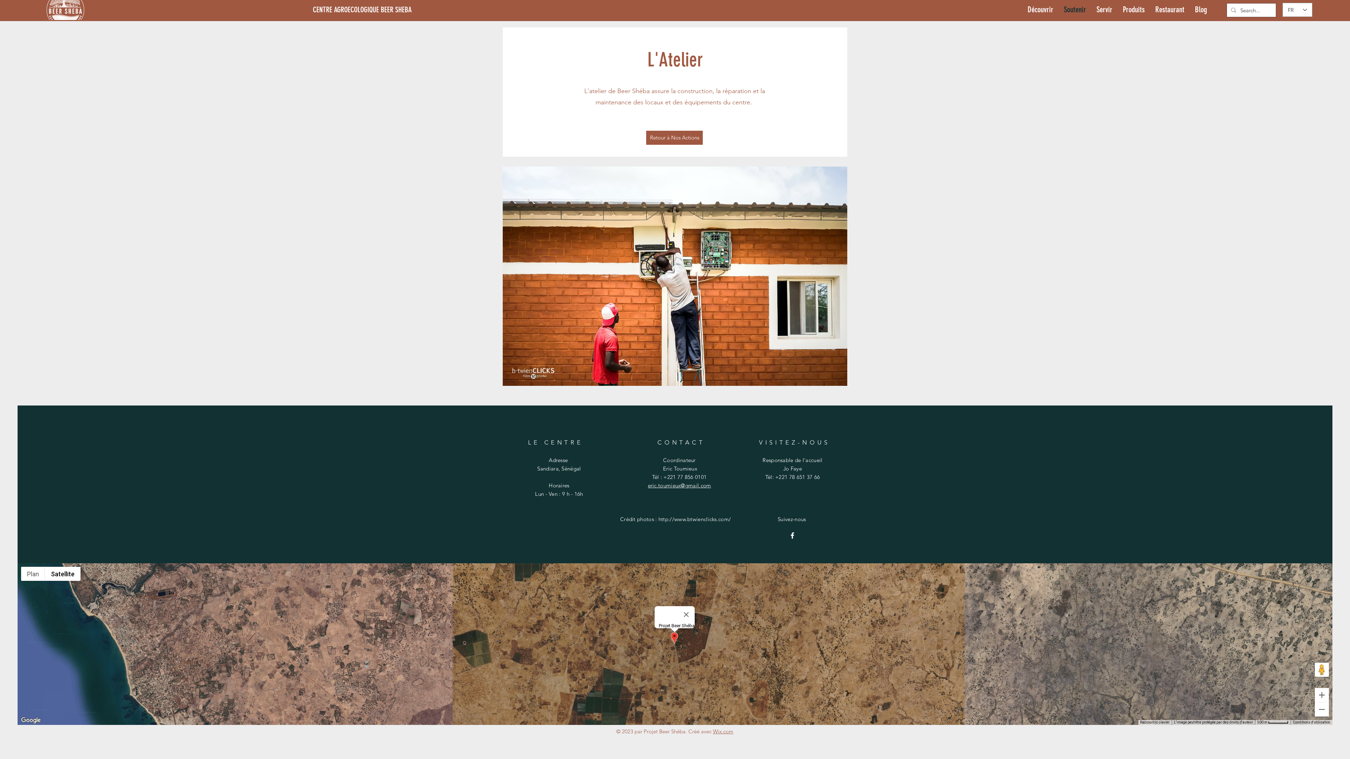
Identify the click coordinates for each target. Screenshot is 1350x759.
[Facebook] (792, 535)
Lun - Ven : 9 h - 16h (559, 494)
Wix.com (723, 731)
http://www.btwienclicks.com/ (694, 519)
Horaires (559, 485)
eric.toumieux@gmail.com (679, 485)
